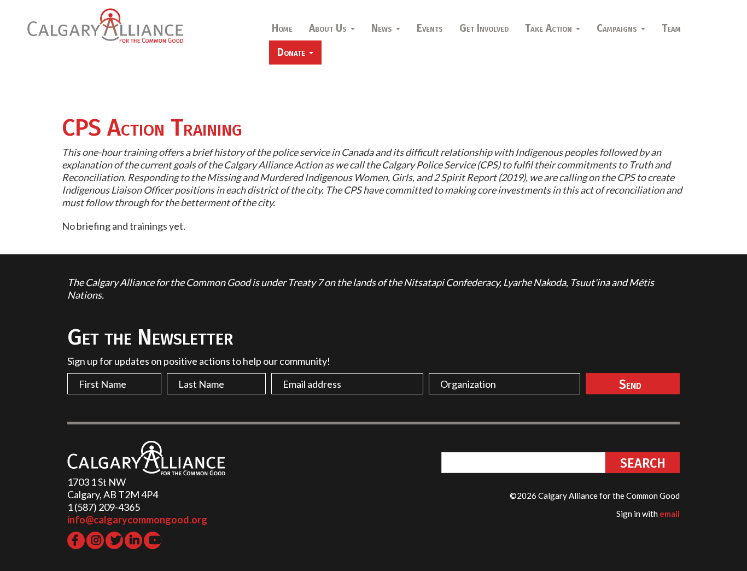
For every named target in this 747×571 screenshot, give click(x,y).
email (670, 513)
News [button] (383, 28)
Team (671, 28)
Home (282, 28)
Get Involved (484, 28)
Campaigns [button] (618, 28)
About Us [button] (329, 28)
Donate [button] (292, 52)
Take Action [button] (550, 28)
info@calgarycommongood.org (137, 520)
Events (430, 28)
